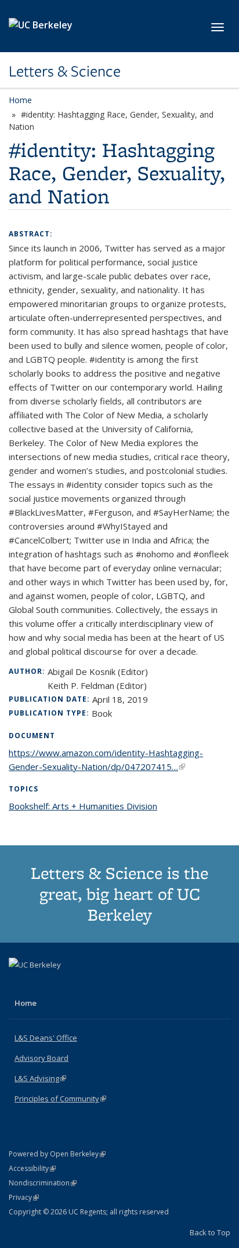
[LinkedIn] (41, 984)
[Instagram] (64, 984)
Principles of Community (60, 1098)
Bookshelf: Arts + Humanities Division (83, 806)
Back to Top (210, 1232)
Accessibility (32, 1168)
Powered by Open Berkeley (57, 1154)
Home (20, 99)
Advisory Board (41, 1058)
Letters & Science (65, 71)
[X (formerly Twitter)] (19, 984)
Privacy (24, 1197)
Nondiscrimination (43, 1183)
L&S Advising (40, 1078)
